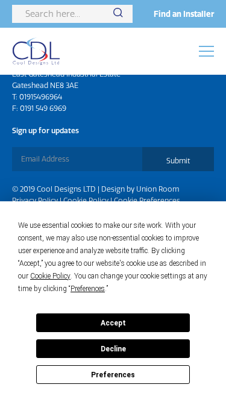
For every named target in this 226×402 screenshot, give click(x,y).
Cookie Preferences (147, 200)
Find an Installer (184, 14)
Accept (113, 323)
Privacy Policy (35, 200)
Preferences (113, 375)
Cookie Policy (85, 200)
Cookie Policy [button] (50, 276)
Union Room (157, 188)
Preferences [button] (88, 288)
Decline (113, 349)
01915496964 (40, 96)
